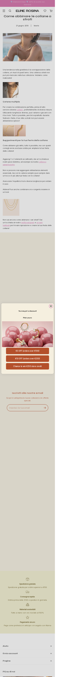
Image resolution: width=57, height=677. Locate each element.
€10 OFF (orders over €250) (27, 358)
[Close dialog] (51, 306)
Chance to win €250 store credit (27, 366)
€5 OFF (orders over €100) (27, 351)
